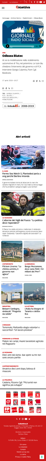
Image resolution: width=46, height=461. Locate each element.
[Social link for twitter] (31, 2)
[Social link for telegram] (44, 2)
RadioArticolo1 (27, 18)
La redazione (14, 2)
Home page (5, 18)
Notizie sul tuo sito (23, 452)
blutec (9, 95)
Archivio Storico (16, 18)
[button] (34, 81)
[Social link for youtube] (41, 2)
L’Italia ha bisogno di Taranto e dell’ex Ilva (34, 311)
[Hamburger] (3, 8)
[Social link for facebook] (34, 2)
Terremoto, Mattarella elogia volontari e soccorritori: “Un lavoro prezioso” (21, 328)
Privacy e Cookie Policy (23, 457)
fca (3, 95)
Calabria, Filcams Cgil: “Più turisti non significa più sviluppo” (19, 383)
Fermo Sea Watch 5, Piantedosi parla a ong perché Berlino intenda (21, 174)
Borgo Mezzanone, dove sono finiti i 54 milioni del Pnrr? (34, 269)
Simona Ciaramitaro (7, 179)
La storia (23, 454)
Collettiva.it (23, 424)
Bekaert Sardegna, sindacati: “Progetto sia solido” (11, 311)
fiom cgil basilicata (9, 97)
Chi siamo (23, 444)
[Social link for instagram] (37, 2)
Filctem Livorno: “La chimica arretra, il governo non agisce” (11, 270)
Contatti (5, 2)
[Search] (26, 2)
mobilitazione (7, 99)
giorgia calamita (12, 93)
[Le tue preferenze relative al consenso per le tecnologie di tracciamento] (42, 457)
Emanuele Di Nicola (7, 226)
